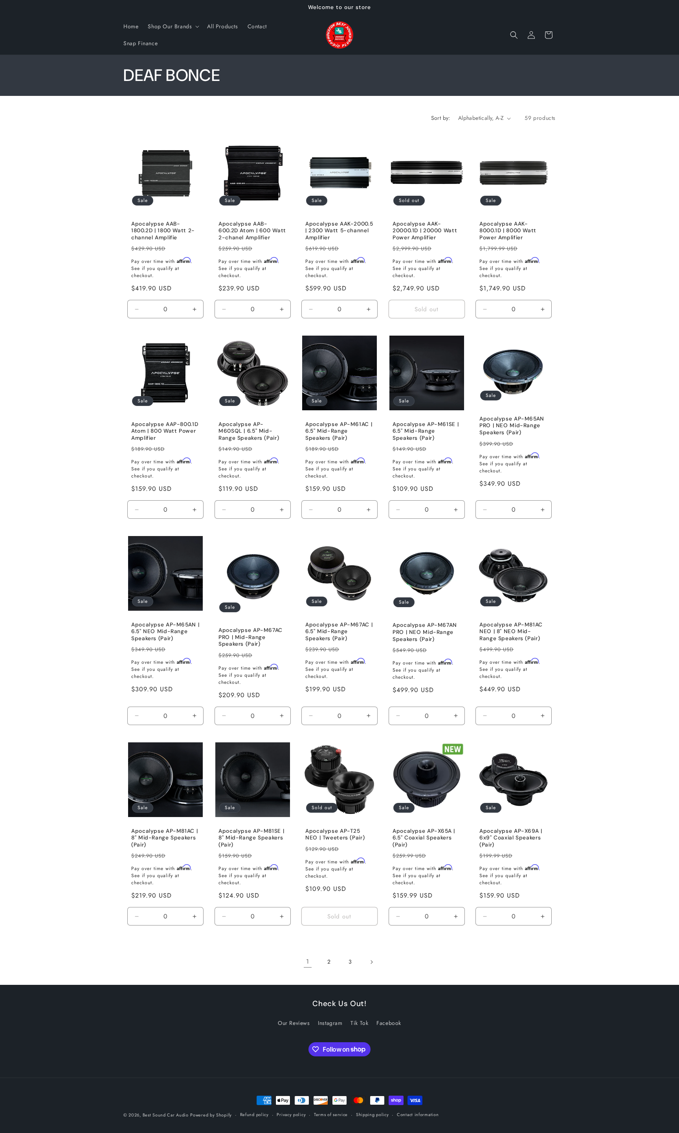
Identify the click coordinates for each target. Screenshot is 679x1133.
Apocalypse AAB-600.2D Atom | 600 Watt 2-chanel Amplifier (252, 230)
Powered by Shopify (211, 1115)
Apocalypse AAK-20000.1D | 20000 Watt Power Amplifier (425, 230)
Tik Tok (359, 1023)
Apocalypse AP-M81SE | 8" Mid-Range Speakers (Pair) (251, 838)
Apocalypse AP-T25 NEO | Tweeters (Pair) (335, 834)
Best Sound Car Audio (166, 1115)
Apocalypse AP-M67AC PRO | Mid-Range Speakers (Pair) (250, 637)
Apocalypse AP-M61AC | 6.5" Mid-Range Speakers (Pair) (338, 431)
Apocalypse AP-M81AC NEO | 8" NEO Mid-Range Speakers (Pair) (511, 631)
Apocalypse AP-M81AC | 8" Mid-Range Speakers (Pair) (164, 838)
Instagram (330, 1023)
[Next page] (371, 962)
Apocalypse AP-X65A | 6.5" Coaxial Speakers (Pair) (424, 838)
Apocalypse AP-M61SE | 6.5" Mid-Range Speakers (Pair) (426, 431)
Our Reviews (294, 1023)
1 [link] (307, 961)
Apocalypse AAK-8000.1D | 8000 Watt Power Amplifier (507, 230)
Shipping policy (372, 1114)
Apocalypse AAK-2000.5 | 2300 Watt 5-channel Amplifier (339, 230)
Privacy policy (291, 1114)
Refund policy (254, 1114)
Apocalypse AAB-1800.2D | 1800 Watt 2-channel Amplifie (163, 230)
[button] (172, 26)
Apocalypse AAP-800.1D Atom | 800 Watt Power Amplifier (164, 431)
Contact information (418, 1114)
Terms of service (331, 1114)
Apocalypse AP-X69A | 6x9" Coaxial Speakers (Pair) (510, 838)
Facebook (388, 1023)
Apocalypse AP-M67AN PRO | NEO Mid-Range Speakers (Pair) (425, 632)
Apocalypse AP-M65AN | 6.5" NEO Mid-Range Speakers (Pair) (165, 631)
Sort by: (440, 118)
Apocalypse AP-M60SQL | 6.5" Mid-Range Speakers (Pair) (248, 431)
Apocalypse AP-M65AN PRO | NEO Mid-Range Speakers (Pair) (511, 425)
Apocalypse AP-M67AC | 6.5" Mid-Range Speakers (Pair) (339, 631)
